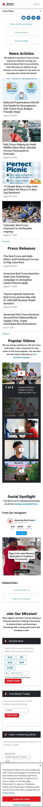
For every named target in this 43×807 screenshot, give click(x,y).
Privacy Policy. (8, 792)
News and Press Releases (21, 24)
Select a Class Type (10, 753)
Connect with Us (21, 590)
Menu (37, 4)
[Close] (40, 765)
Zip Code (7, 761)
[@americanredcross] (10, 521)
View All (5, 241)
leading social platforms (26, 504)
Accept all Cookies (21, 799)
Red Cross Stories (21, 598)
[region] (21, 785)
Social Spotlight (21, 41)
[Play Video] (21, 373)
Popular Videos (21, 32)
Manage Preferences (21, 804)
